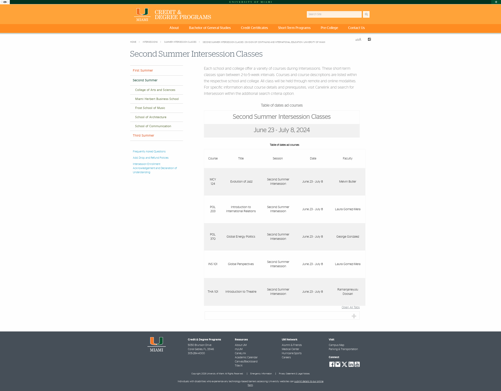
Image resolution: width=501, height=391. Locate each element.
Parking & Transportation (343, 349)
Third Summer (143, 135)
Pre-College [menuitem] (329, 28)
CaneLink (240, 353)
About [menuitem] (174, 28)
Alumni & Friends (292, 345)
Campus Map (336, 345)
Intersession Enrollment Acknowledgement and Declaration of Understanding (155, 168)
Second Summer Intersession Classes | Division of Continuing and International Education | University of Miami (264, 42)
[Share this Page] (367, 40)
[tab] (282, 315)
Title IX (238, 365)
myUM (238, 349)
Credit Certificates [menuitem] (254, 28)
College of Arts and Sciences (155, 90)
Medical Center (290, 349)
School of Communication (153, 126)
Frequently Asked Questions (149, 151)
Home (133, 42)
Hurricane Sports (292, 353)
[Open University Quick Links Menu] (496, 2)
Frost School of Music (150, 108)
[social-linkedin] (351, 364)
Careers (286, 357)
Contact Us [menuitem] (356, 28)
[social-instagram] (337, 364)
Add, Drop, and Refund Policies (151, 158)
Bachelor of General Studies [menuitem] (210, 28)
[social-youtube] (357, 364)
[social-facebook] (331, 364)
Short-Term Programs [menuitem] (294, 28)
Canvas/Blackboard (246, 361)
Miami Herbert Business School (157, 99)
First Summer (143, 70)
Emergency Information (261, 374)
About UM (241, 345)
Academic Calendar (246, 357)
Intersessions (150, 42)
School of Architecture (151, 117)
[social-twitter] (344, 364)
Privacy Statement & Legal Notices (294, 374)
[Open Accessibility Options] (5, 2)
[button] (492, 380)
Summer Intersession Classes (180, 42)
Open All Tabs (351, 307)
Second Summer (145, 80)
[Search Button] (366, 14)
